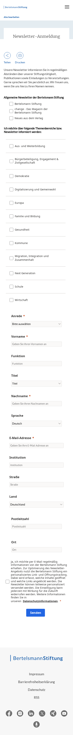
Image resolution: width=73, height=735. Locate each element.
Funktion (18, 356)
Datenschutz (36, 690)
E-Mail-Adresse (20, 438)
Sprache (17, 416)
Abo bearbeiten (11, 17)
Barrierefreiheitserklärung (36, 682)
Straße (14, 477)
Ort (13, 542)
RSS (36, 697)
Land (13, 497)
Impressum (36, 674)
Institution (17, 457)
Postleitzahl (20, 519)
